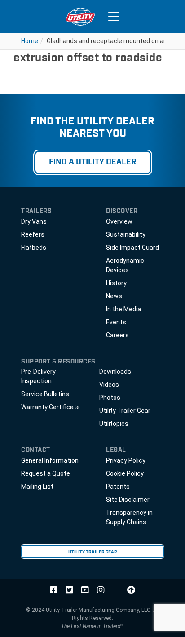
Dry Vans (34, 221)
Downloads (115, 371)
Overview (119, 221)
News (114, 296)
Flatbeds (33, 247)
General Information (50, 460)
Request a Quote (45, 473)
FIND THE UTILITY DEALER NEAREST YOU (92, 127)
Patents (118, 486)
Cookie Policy (125, 473)
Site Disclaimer (128, 499)
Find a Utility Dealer (93, 162)
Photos (109, 397)
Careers (117, 335)
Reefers (32, 234)
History (116, 283)
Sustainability (125, 234)
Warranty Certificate (50, 407)
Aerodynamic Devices (125, 265)
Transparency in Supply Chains (129, 517)
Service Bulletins (45, 394)
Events (116, 322)
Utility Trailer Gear (124, 410)
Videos (109, 384)
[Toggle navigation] (113, 17)
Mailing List (37, 486)
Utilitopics (113, 423)
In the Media (123, 309)
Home (29, 40)
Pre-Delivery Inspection (38, 376)
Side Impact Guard (132, 247)
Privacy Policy (125, 460)
